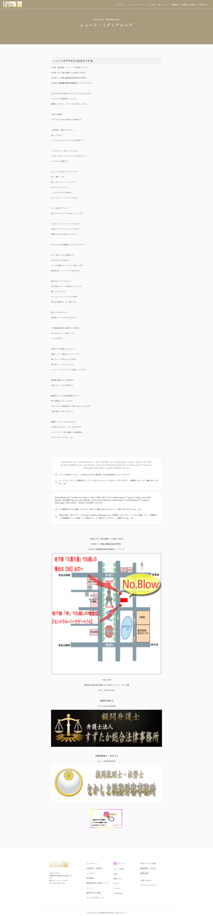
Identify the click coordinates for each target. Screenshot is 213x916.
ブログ (116, 883)
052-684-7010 (59, 883)
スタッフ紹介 (151, 5)
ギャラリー (141, 5)
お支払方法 (117, 893)
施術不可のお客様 (93, 892)
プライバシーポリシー (149, 885)
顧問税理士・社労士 (148, 868)
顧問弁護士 (144, 873)
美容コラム (117, 878)
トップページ (91, 863)
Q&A (160, 5)
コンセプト (90, 873)
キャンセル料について (95, 897)
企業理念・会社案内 (94, 868)
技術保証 (90, 878)
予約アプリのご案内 (148, 863)
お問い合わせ (203, 5)
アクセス (116, 888)
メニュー (90, 888)
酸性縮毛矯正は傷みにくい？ (97, 883)
